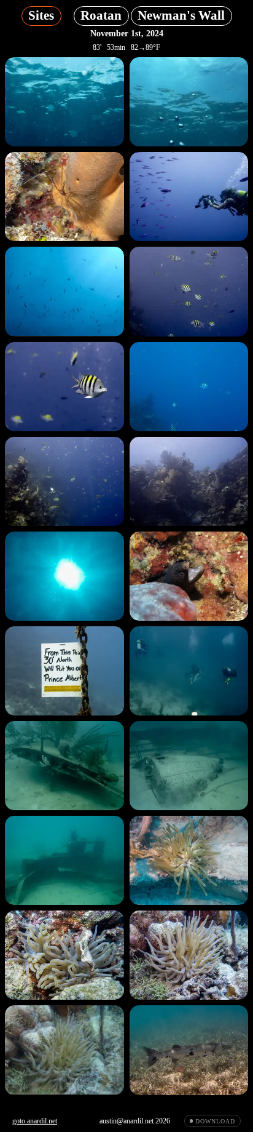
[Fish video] (64, 291)
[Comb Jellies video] (189, 101)
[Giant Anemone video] (64, 1049)
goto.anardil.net (34, 1121)
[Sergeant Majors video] (189, 386)
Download (215, 1121)
